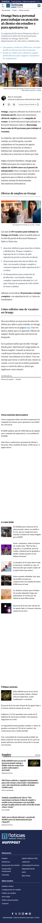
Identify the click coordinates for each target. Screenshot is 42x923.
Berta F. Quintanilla (15, 97)
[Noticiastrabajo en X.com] (16, 914)
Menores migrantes (29, 1)
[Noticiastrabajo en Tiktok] (22, 914)
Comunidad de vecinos (30, 865)
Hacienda (5, 875)
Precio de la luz (16, 1)
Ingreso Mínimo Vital (30, 858)
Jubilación (26, 862)
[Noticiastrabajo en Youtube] (26, 914)
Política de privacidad (10, 900)
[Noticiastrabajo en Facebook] (12, 914)
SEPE (24, 872)
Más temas (26, 875)
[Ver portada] (14, 5)
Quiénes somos (7, 886)
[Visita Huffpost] (39, 5)
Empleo (18, 379)
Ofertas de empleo (7, 379)
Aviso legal (6, 896)
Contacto (5, 903)
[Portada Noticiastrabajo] (21, 836)
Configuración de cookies (11, 889)
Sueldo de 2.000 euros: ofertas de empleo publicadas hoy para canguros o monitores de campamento (21, 55)
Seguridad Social (28, 869)
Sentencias (6, 862)
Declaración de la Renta (11, 865)
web (28, 327)
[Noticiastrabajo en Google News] (29, 914)
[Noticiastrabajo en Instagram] (19, 914)
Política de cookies (9, 893)
